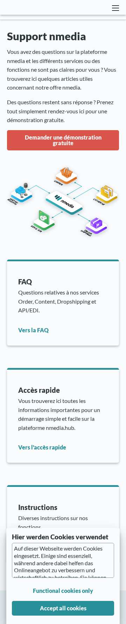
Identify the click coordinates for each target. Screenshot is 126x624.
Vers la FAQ (33, 330)
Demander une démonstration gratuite (63, 140)
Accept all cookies (63, 608)
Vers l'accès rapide (42, 447)
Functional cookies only (63, 590)
